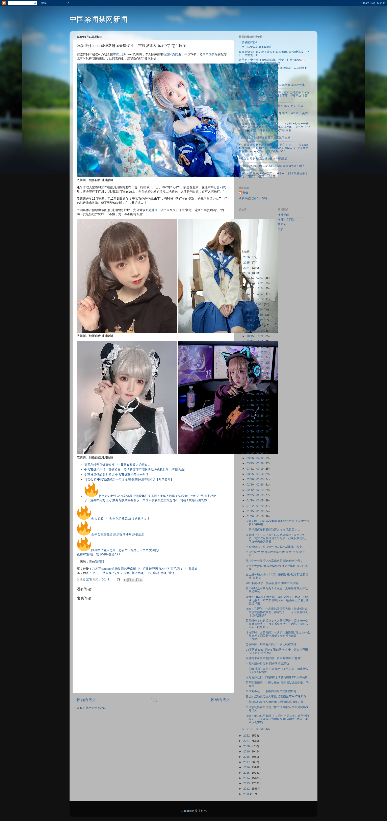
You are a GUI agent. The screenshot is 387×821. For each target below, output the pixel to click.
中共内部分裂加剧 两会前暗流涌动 (267, 663)
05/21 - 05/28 (255, 415)
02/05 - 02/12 (255, 495)
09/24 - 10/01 (255, 352)
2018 (247, 756)
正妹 (122, 54)
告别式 (221, 187)
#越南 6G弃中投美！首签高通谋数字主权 (264, 137)
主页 (153, 700)
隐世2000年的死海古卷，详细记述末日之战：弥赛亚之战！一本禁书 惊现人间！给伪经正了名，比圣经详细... (277, 600)
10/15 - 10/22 (255, 336)
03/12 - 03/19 (255, 468)
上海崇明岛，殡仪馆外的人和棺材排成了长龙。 (275, 546)
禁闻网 (282, 224)
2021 (247, 740)
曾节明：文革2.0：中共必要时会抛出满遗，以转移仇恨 (273, 68)
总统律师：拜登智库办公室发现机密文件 (271, 644)
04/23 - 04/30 (255, 437)
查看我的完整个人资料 (253, 198)
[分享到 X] (133, 580)
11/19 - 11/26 (255, 309)
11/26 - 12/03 (255, 304)
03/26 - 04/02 (255, 458)
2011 (246, 794)
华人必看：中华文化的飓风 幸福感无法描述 (120, 518)
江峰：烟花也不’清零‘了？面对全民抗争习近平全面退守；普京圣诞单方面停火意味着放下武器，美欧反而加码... (277, 719)
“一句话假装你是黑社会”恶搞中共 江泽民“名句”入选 (271, 105)
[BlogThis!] (129, 580)
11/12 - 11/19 (255, 314)
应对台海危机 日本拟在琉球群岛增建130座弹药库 (277, 677)
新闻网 (99, 561)
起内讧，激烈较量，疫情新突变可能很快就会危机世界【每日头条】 (135, 469)
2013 (247, 783)
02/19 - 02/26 (255, 484)
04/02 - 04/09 (255, 452)
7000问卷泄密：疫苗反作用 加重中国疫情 (272, 583)
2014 (247, 778)
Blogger (189, 810)
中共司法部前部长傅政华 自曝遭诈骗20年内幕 (274, 701)
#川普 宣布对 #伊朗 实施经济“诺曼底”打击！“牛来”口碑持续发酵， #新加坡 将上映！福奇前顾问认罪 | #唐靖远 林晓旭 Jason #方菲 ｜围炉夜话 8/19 (273, 148)
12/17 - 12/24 (255, 288)
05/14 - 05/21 (255, 421)
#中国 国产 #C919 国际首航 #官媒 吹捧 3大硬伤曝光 (272, 166)
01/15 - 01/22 (255, 511)
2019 (247, 751)
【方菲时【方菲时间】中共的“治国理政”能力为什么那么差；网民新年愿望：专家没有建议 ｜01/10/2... (278, 636)
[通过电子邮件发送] (126, 580)
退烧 (215, 198)
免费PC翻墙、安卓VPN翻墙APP (99, 554)
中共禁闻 (191, 568)
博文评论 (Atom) (96, 708)
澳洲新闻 (283, 214)
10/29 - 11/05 (255, 325)
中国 (116, 54)
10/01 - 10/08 (255, 346)
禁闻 (246, 192)
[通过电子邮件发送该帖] (118, 579)
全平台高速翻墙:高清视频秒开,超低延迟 (117, 534)
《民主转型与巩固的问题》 (256, 47)
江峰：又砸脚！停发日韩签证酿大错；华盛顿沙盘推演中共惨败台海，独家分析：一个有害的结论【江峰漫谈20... (277, 612)
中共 (95, 573)
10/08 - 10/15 (255, 341)
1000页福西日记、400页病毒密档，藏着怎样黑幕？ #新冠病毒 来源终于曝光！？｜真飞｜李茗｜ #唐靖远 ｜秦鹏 (274, 95)
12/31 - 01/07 (255, 277)
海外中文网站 (286, 219)
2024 (247, 267)
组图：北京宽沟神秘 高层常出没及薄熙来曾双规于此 (272, 84)
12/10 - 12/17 (255, 293)
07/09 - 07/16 (255, 410)
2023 (247, 273)
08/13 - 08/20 (255, 383)
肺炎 (154, 210)
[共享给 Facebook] (137, 580)
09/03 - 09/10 (255, 368)
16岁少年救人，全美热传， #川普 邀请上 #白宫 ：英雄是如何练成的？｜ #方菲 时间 (273, 115)
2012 (247, 788)
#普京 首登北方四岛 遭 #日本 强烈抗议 (263, 158)
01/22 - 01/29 (255, 505)
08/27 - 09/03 (255, 373)
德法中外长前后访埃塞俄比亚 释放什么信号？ (274, 560)
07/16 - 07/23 (255, 405)
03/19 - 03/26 (255, 463)
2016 (247, 767)
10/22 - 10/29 (255, 330)
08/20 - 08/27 (255, 378)
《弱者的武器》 (249, 42)
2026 (247, 257)
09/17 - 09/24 (255, 357)
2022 (247, 735)
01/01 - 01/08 (255, 728)
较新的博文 (86, 700)
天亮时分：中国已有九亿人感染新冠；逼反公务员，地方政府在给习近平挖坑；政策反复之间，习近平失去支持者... (277, 538)
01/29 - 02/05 (255, 500)
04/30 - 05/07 (255, 431)
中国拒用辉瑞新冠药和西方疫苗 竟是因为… (273, 529)
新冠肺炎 (169, 54)
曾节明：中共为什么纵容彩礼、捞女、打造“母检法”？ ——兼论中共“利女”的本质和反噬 (272, 61)
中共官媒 (106, 573)
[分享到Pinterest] (141, 580)
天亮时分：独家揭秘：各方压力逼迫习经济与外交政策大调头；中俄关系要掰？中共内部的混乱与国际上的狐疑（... (277, 624)
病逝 (178, 54)
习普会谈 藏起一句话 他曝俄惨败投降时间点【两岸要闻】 (129, 479)
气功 (280, 229)
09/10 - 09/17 (255, 362)
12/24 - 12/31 (255, 283)
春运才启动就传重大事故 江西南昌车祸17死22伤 (276, 696)
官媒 (215, 54)
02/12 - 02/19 (255, 490)
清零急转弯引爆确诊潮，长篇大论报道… (117, 464)
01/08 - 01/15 (255, 516)
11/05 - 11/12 (255, 320)
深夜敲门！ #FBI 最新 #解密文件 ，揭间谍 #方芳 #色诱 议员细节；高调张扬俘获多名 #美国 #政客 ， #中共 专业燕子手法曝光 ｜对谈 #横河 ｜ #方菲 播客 (274, 127)
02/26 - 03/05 (255, 479)
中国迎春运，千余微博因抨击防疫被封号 (271, 691)
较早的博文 (220, 700)
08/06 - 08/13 (255, 389)
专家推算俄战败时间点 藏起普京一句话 (116, 474)
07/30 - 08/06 (255, 394)
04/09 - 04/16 (255, 447)
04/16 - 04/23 (255, 442)
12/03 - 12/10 (255, 298)
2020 (247, 746)
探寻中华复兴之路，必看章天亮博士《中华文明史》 (126, 550)
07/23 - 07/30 (255, 399)
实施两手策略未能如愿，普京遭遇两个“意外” (273, 658)
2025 (247, 262)
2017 (247, 762)
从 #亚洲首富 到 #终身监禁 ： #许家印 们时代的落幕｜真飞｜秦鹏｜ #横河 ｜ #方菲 (273, 175)
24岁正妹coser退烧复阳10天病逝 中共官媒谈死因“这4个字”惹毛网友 (137, 568)
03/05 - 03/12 (255, 474)
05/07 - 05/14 (255, 426)
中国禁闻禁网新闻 (99, 19)
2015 (247, 772)
